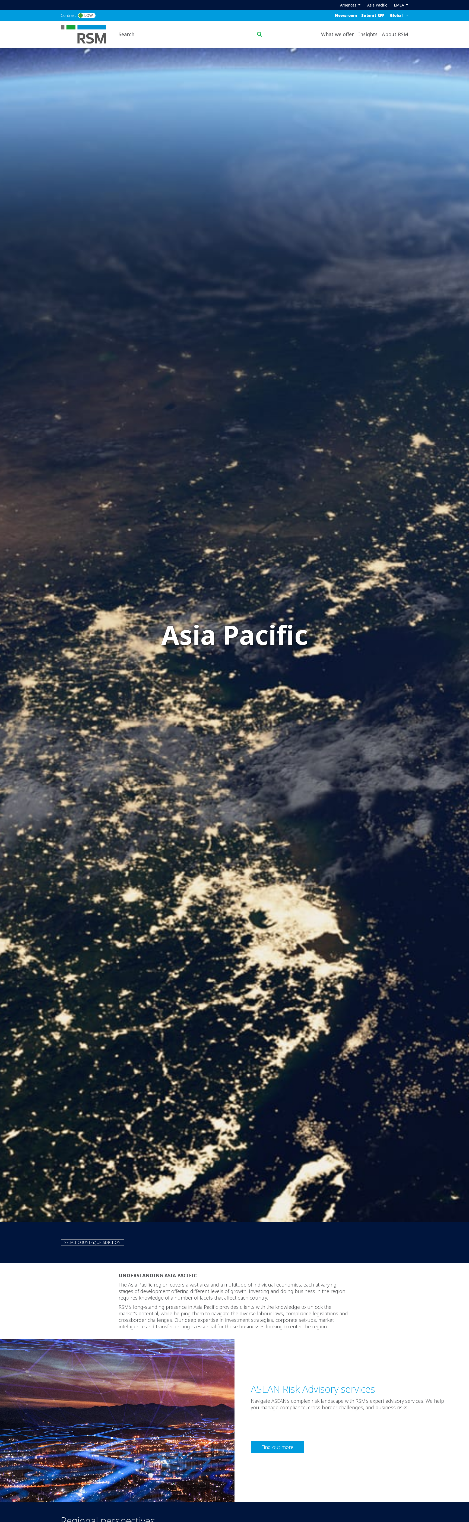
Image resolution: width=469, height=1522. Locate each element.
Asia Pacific (377, 5)
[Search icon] (259, 34)
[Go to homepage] (87, 34)
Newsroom (346, 15)
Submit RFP (373, 15)
